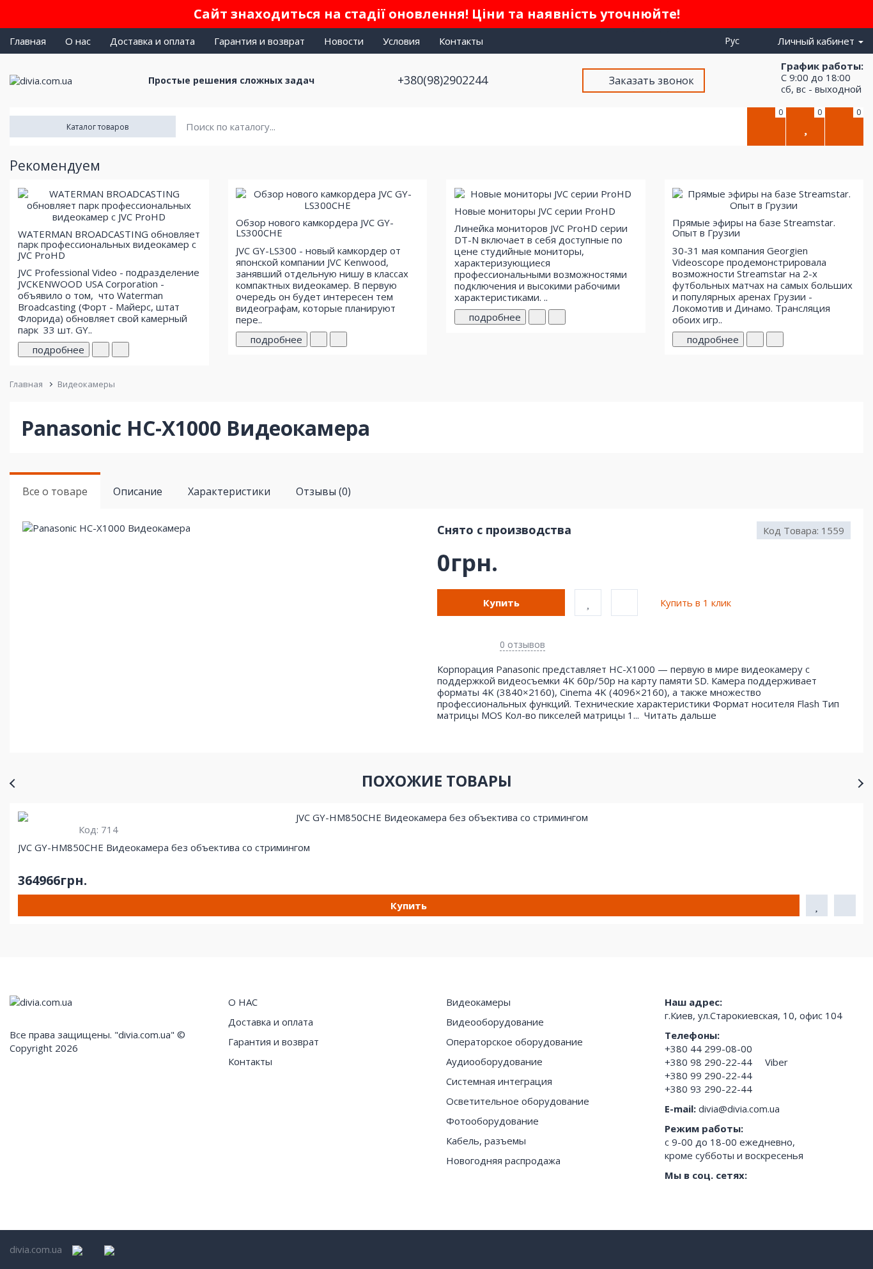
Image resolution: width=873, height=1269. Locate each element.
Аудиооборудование (494, 1061)
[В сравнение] (624, 602)
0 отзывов (522, 644)
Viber (776, 1062)
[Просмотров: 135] (775, 339)
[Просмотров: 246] (338, 339)
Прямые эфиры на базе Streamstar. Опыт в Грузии (753, 228)
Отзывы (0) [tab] (323, 491)
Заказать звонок (651, 80)
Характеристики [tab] (229, 491)
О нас (78, 41)
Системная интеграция (499, 1081)
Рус (735, 41)
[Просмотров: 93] (557, 317)
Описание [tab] (137, 491)
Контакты (461, 41)
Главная (28, 41)
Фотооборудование (492, 1120)
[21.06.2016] (537, 317)
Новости (344, 41)
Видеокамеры (86, 384)
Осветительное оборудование (517, 1101)
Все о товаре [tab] (55, 491)
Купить (501, 602)
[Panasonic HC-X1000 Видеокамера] (229, 528)
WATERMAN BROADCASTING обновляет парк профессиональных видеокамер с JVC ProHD (109, 244)
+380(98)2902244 (444, 80)
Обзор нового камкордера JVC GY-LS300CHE (315, 228)
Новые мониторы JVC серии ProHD (534, 210)
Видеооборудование (495, 1021)
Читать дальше (681, 715)
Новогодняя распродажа (503, 1160)
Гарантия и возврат (259, 41)
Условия (401, 41)
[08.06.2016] (318, 339)
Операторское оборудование (514, 1041)
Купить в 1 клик (695, 602)
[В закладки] (588, 602)
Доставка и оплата (152, 41)
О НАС (243, 1002)
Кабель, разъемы (486, 1140)
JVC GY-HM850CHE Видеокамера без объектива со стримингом (164, 847)
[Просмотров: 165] (120, 349)
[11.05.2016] (100, 349)
